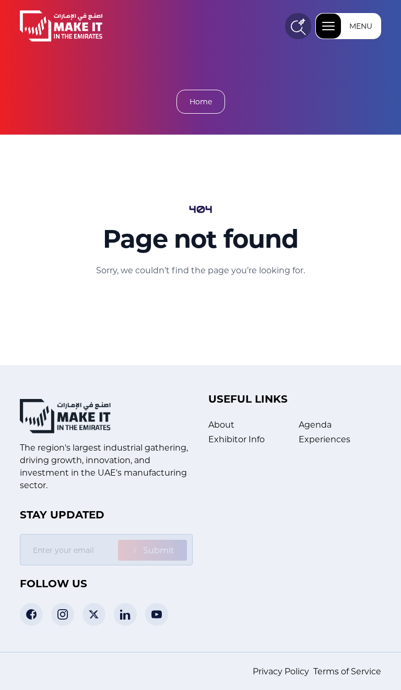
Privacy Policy (281, 670)
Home (201, 101)
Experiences (324, 438)
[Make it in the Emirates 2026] (77, 26)
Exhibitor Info (236, 438)
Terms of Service (347, 670)
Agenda (315, 424)
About (221, 424)
